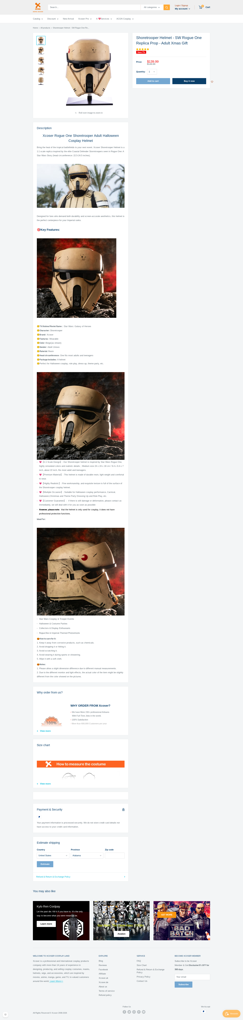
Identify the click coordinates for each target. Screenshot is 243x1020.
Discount (51, 19)
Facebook (103, 969)
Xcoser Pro (83, 19)
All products (45, 28)
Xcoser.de (103, 982)
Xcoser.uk (103, 978)
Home (35, 28)
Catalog (36, 19)
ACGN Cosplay (123, 19)
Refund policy (105, 995)
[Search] (167, 7)
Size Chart (142, 965)
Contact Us (142, 981)
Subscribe (183, 984)
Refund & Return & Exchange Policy (53, 877)
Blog (101, 961)
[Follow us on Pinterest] (139, 1012)
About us (103, 986)
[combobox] (94, 7)
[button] (143, 49)
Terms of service (107, 991)
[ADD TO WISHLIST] (212, 81)
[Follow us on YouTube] (143, 1012)
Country (41, 850)
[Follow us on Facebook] (124, 1012)
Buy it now (189, 81)
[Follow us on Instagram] (134, 1012)
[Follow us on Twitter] (129, 1012)
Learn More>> (56, 981)
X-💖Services (102, 19)
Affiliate (102, 974)
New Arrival (68, 19)
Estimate (45, 864)
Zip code (109, 850)
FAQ (139, 961)
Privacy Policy (143, 977)
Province (75, 850)
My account (181, 8)
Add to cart (153, 81)
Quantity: (141, 72)
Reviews (103, 965)
